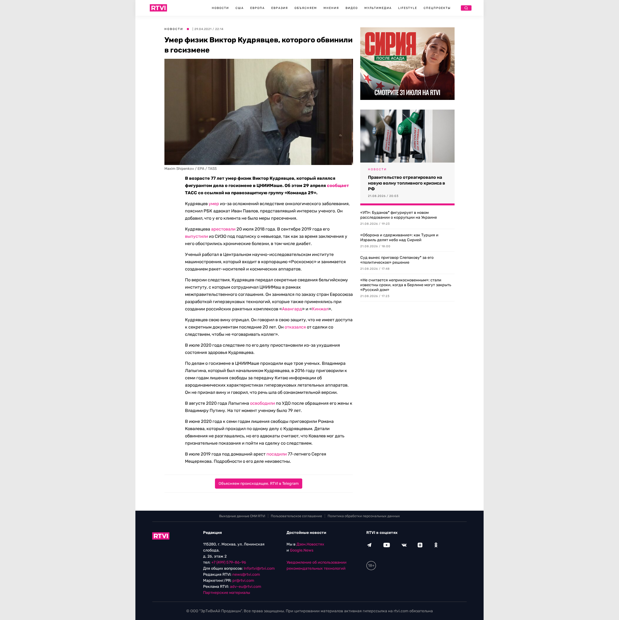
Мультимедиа (378, 8)
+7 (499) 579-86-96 (228, 562)
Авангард (292, 309)
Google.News (301, 550)
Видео (352, 8)
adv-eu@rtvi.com (245, 586)
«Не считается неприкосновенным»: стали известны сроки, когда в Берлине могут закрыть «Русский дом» (405, 285)
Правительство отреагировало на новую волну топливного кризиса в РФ (406, 183)
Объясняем (306, 8)
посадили (276, 454)
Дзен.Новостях (310, 544)
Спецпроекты (437, 8)
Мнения (331, 8)
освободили (262, 403)
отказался (295, 327)
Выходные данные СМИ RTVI (242, 516)
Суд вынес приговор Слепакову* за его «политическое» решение (397, 260)
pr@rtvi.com (243, 580)
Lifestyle (407, 8)
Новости (220, 8)
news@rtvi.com (246, 574)
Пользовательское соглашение (296, 516)
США (240, 8)
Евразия (279, 8)
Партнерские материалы (226, 592)
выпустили (196, 236)
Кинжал (320, 309)
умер (214, 203)
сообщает (338, 185)
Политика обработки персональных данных (364, 516)
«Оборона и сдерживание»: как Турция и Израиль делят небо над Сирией (399, 237)
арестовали (223, 229)
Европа (257, 8)
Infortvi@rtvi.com (259, 568)
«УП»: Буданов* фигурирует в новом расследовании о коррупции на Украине (398, 215)
